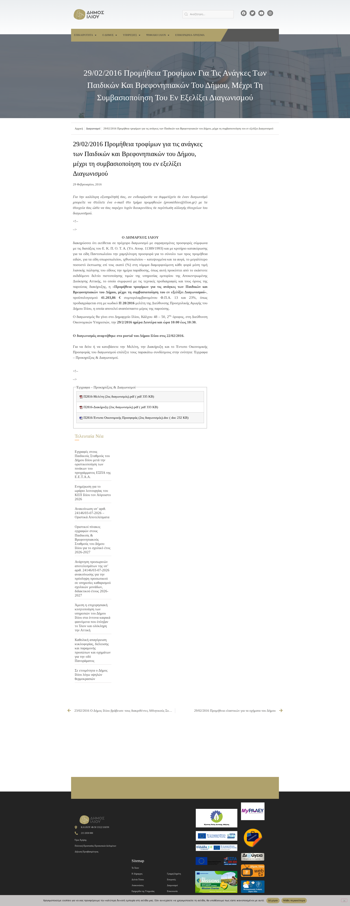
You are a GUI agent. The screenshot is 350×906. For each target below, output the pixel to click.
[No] (344, 900)
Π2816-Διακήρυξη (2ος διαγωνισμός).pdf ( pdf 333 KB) (120, 407)
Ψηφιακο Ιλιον (156, 35)
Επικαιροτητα (83, 35)
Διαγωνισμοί (93, 128)
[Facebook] (244, 13)
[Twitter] (252, 13)
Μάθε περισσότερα (294, 900)
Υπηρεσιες (130, 35)
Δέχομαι (273, 900)
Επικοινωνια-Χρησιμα (190, 35)
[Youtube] (261, 13)
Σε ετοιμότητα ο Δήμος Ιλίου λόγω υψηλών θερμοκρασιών (91, 674)
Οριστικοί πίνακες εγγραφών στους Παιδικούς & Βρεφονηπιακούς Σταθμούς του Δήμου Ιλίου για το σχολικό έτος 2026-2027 (92, 539)
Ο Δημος (108, 35)
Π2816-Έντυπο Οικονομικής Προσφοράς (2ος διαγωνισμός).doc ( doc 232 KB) (135, 417)
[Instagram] (270, 13)
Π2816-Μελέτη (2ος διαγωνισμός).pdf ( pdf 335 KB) (118, 396)
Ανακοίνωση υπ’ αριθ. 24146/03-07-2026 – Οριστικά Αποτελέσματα (92, 513)
